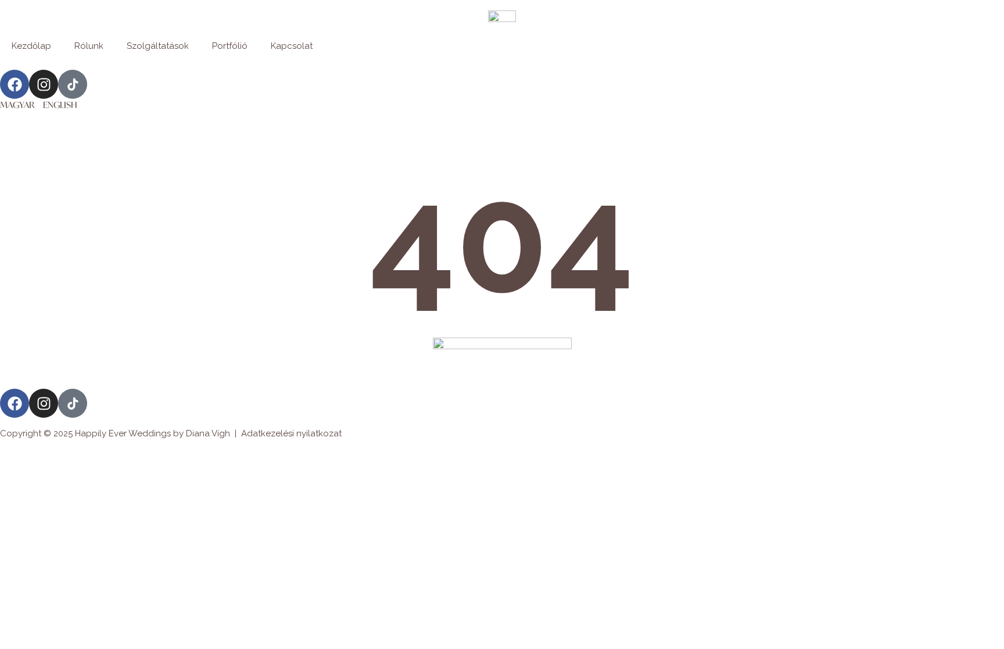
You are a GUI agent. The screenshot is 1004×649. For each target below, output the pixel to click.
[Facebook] (14, 84)
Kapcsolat (292, 46)
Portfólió (230, 46)
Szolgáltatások (158, 46)
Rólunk (88, 46)
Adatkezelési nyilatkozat (291, 433)
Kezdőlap (31, 46)
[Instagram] (43, 84)
